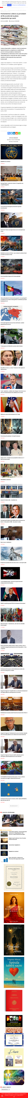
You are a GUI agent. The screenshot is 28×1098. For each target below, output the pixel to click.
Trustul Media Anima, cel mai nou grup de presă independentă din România (11, 582)
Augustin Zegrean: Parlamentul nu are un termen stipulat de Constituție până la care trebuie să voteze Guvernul (14, 733)
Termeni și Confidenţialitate (19, 5)
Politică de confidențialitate (20, 1093)
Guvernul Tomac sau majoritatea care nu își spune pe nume (13, 230)
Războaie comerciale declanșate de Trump (10, 414)
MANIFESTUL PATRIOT (5, 161)
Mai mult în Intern (13, 141)
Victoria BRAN (5, 21)
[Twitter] (11, 133)
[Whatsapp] (19, 133)
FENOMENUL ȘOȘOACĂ (6, 479)
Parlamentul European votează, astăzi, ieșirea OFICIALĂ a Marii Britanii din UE (14, 799)
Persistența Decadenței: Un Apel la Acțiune (10, 436)
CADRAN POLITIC (10, 1093)
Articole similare (13, 137)
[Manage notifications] (2, 1096)
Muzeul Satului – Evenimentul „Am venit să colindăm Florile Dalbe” (13, 624)
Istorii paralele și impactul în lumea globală (10, 276)
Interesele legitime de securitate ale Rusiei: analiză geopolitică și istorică (12, 323)
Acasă (2, 10)
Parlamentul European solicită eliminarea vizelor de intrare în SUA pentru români (12, 669)
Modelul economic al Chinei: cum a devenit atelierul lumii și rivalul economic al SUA (14, 253)
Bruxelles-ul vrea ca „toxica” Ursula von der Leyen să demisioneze (13, 368)
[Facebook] (9, 133)
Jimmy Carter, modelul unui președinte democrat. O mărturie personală (12, 458)
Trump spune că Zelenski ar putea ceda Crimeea (11, 346)
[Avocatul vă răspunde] (13, 821)
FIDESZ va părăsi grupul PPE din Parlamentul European (13, 603)
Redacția (6, 1095)
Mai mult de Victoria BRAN (13, 139)
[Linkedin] (14, 133)
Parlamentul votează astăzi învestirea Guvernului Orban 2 (14, 712)
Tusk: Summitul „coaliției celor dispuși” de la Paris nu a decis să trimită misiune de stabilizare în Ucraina (13, 391)
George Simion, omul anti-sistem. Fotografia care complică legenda (12, 184)
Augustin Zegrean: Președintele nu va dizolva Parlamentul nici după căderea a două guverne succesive (14, 691)
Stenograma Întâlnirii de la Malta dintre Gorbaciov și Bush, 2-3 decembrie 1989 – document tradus (13, 521)
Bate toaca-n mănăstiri (6, 542)
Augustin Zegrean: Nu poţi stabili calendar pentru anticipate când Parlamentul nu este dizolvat (12, 755)
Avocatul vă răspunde (8, 812)
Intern (5, 10)
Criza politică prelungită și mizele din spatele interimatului (11, 207)
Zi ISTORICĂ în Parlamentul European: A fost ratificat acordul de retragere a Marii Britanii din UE (13, 777)
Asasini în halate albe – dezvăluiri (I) (9, 500)
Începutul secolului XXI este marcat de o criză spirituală (13, 562)
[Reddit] (16, 133)
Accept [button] (9, 5)
